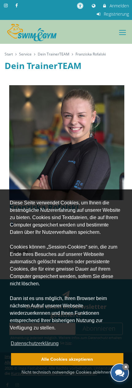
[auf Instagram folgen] (6, 5)
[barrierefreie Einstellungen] (81, 6)
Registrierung (116, 14)
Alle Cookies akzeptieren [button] (67, 359)
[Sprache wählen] (94, 6)
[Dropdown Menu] (122, 32)
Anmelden (118, 6)
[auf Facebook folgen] (17, 5)
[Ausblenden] (125, 366)
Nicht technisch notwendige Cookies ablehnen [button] (66, 372)
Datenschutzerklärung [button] (35, 343)
